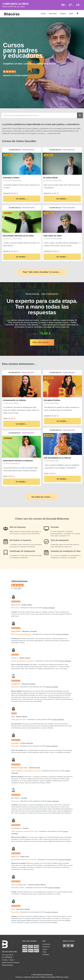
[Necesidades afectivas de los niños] (21, 222)
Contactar (46, 954)
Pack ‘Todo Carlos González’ (21, 634)
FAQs (44, 952)
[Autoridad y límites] (21, 164)
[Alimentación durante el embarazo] (21, 447)
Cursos (43, 13)
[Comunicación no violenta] (21, 386)
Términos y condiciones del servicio (27, 977)
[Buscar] (80, 115)
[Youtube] (72, 945)
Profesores (46, 947)
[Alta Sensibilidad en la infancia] (62, 444)
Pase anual (53, 13)
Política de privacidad (48, 977)
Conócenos (46, 944)
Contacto (63, 13)
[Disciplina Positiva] (62, 386)
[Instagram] (64, 945)
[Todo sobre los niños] (62, 222)
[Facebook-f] (68, 945)
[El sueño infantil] (62, 164)
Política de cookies (62, 977)
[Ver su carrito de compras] (77, 13)
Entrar (71, 13)
